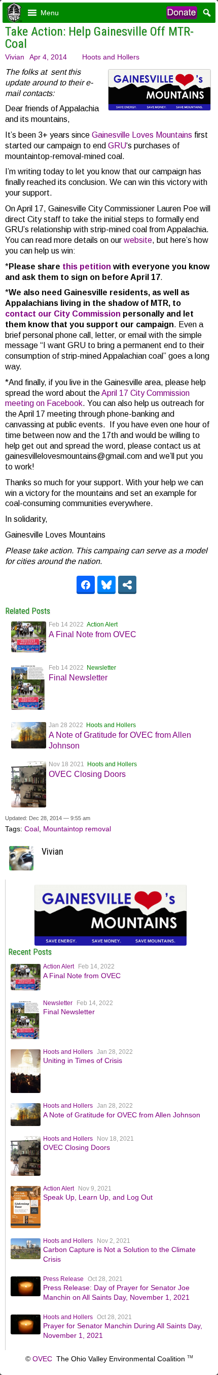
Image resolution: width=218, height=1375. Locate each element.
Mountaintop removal (77, 829)
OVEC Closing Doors (87, 774)
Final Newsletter (78, 677)
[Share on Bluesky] (106, 585)
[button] (50, 13)
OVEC (42, 1359)
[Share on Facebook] (86, 585)
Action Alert (102, 624)
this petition (86, 266)
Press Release (63, 1279)
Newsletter (101, 667)
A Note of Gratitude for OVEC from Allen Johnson (121, 1115)
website (138, 240)
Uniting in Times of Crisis (82, 1060)
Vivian (14, 57)
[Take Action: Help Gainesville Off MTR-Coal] (110, 943)
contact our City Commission (63, 313)
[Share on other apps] (127, 585)
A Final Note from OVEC (92, 634)
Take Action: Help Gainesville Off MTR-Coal (99, 37)
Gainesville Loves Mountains (142, 135)
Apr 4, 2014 (48, 57)
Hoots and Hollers (110, 57)
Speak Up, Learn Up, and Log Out (98, 1197)
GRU (117, 145)
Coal (31, 829)
